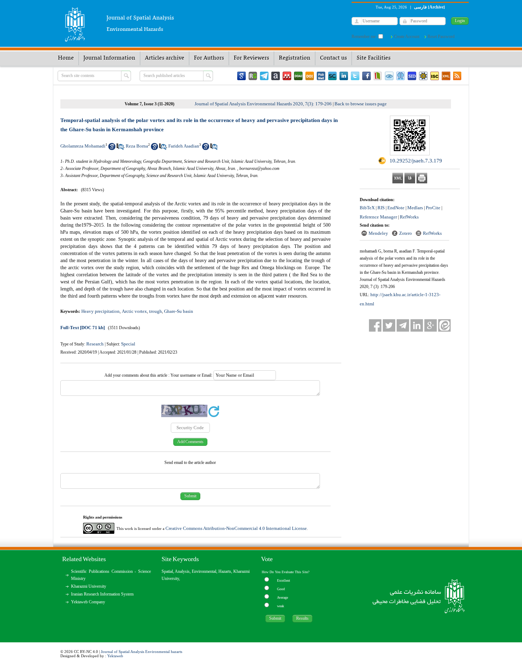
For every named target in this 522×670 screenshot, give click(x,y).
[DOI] (309, 76)
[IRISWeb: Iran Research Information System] (389, 76)
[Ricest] (423, 76)
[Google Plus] (430, 325)
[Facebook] (366, 76)
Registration (294, 58)
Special (128, 344)
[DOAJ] (298, 76)
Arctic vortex (134, 311)
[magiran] (378, 76)
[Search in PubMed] (120, 148)
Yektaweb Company (88, 601)
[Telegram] (264, 76)
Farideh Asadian (183, 146)
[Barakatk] (400, 76)
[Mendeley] (287, 76)
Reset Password (441, 36)
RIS (381, 207)
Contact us (333, 58)
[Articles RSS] (457, 76)
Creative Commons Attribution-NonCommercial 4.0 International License (236, 528)
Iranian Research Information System (102, 594)
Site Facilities (374, 58)
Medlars (415, 207)
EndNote (395, 207)
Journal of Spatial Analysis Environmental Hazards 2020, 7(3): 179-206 (263, 103)
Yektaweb (115, 656)
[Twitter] (355, 76)
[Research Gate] (253, 76)
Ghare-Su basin (178, 311)
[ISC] (434, 76)
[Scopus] (332, 76)
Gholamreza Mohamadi (82, 146)
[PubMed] (321, 76)
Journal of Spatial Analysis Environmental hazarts (141, 651)
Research (95, 344)
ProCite (433, 207)
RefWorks (409, 217)
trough (155, 311)
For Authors (209, 58)
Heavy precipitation (100, 311)
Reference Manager (378, 217)
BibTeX (367, 207)
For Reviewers (251, 58)
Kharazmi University (88, 586)
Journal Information (109, 58)
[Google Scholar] (241, 76)
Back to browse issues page (361, 103)
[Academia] (275, 76)
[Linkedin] (343, 76)
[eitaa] (444, 325)
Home (66, 58)
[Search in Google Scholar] (111, 148)
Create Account (406, 36)
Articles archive (164, 58)
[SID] (412, 76)
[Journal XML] (446, 76)
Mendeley (378, 233)
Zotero (405, 233)
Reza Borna (137, 146)
